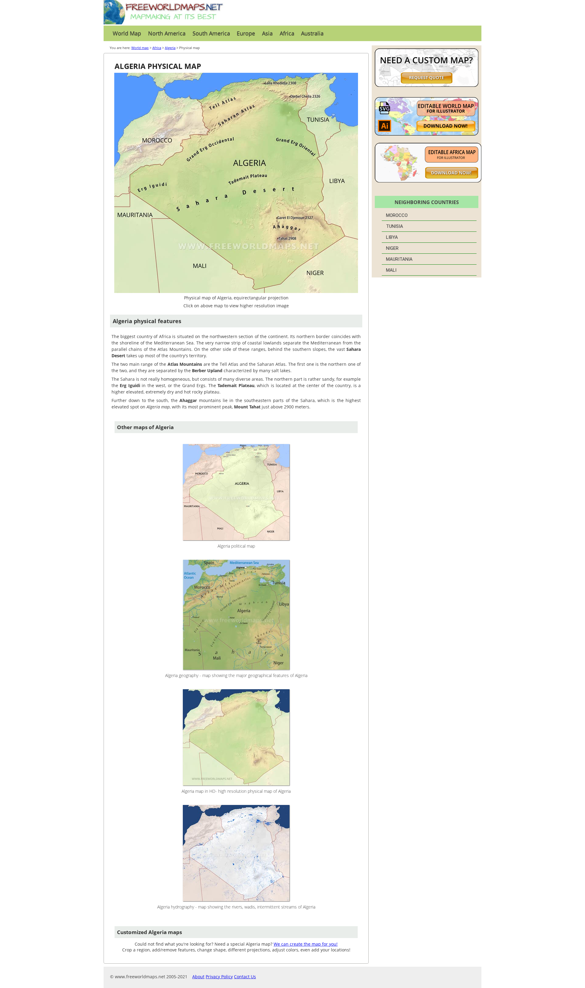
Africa (287, 33)
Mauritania (399, 259)
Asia (267, 33)
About (198, 976)
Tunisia (394, 226)
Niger (392, 248)
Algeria (170, 47)
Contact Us (245, 976)
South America (211, 33)
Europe (246, 33)
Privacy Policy (219, 976)
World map (140, 47)
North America (167, 33)
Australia (312, 33)
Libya (392, 237)
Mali (391, 270)
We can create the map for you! (306, 944)
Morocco (397, 215)
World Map (127, 33)
